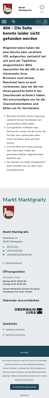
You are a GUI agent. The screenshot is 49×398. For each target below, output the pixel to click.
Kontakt (24, 352)
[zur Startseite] (7, 9)
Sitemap (37, 146)
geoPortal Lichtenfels (15, 334)
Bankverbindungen (14, 263)
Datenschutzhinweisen (24, 380)
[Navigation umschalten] (4, 21)
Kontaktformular (15, 169)
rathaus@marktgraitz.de (19, 254)
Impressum (24, 395)
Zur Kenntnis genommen (24, 387)
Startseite (39, 116)
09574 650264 (14, 250)
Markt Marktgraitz (25, 8)
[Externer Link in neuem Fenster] (28, 310)
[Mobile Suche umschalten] (13, 21)
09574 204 (12, 246)
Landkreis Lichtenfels (15, 329)
